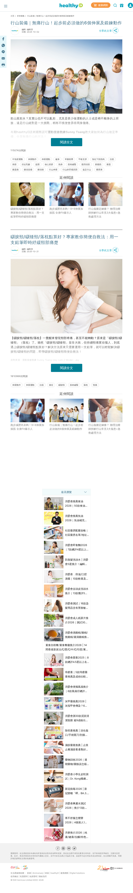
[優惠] (122, 5)
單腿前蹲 (69, 159)
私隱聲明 (24, 876)
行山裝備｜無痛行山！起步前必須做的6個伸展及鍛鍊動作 (66, 426)
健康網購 (102, 5)
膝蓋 (109, 164)
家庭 (47, 873)
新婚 (29, 873)
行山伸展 (53, 169)
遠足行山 (87, 169)
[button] (109, 30)
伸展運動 (46, 159)
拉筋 (112, 159)
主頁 (12, 16)
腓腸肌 (98, 164)
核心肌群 (49, 164)
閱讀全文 (66, 142)
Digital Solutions (77, 873)
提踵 (37, 164)
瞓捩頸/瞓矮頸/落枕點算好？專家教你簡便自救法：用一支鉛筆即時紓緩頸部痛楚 (27, 212)
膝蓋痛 (15, 169)
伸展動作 (32, 159)
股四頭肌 (85, 164)
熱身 (60, 164)
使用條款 (14, 876)
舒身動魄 (20, 16)
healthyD (55, 873)
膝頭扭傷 (28, 169)
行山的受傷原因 (70, 169)
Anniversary (38, 873)
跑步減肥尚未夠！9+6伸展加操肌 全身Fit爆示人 (66, 210)
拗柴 (14, 164)
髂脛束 (99, 169)
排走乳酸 (26, 164)
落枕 (86, 385)
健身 (57, 159)
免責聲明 (33, 876)
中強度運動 (17, 159)
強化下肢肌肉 (98, 159)
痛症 (51, 385)
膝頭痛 (40, 169)
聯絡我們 (43, 876)
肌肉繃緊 (72, 164)
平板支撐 (82, 159)
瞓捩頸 (61, 385)
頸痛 (95, 385)
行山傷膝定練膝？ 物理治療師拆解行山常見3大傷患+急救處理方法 (104, 212)
